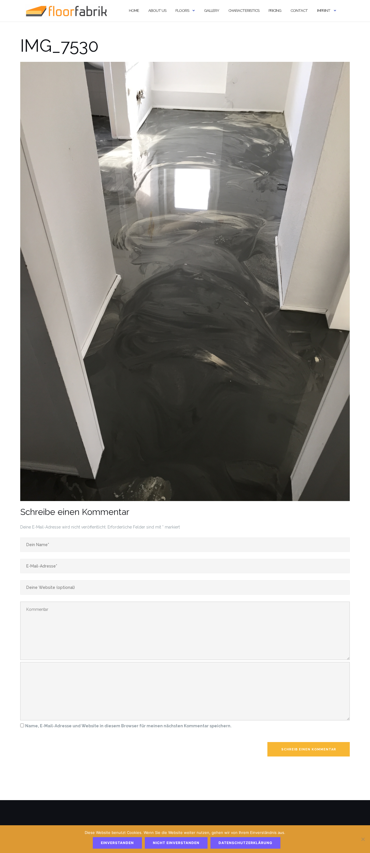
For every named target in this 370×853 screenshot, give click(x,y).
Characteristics (243, 10)
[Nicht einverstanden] (363, 839)
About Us (157, 10)
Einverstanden (117, 843)
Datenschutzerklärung (245, 843)
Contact (299, 10)
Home (134, 10)
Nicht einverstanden (176, 843)
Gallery (211, 10)
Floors (182, 10)
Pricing (275, 10)
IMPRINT (323, 10)
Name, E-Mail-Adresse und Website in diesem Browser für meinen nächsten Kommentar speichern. (128, 726)
